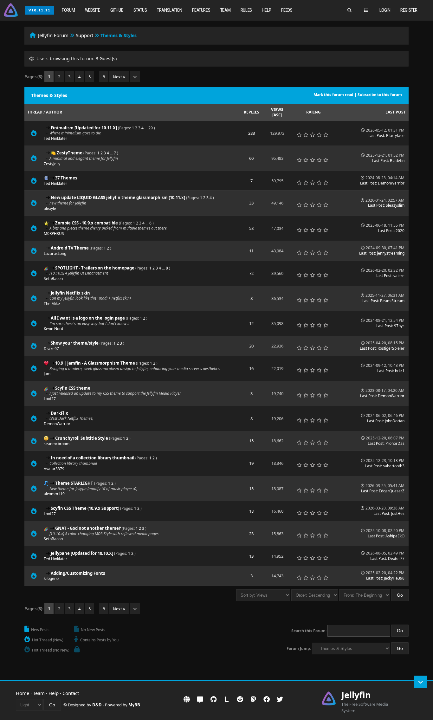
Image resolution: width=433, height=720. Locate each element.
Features (201, 10)
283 (251, 133)
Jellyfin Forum (53, 35)
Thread (34, 112)
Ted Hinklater (55, 138)
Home (22, 693)
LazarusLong (55, 253)
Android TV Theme (70, 248)
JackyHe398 (394, 578)
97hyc (399, 325)
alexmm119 (54, 493)
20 (251, 346)
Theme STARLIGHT (74, 483)
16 (251, 368)
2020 (400, 230)
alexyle (50, 208)
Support (84, 35)
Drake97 (51, 348)
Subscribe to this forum (380, 94)
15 (251, 441)
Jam (47, 373)
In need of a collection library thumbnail (92, 458)
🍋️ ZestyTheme (66, 153)
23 (251, 533)
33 (251, 203)
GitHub (117, 10)
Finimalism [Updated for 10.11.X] (84, 128)
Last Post (395, 112)
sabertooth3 (393, 466)
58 (251, 228)
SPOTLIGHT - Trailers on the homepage (94, 268)
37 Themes (66, 178)
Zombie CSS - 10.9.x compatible (86, 223)
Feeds (286, 10)
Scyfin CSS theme (72, 388)
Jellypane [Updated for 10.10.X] (82, 553)
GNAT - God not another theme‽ (88, 528)
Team (225, 10)
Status (140, 10)
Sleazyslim (395, 205)
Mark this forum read (333, 94)
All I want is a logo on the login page (88, 318)
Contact (70, 693)
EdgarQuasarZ (391, 491)
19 (251, 463)
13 (251, 556)
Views (277, 109)
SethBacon (53, 278)
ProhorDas (394, 443)
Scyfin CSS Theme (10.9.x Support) (85, 508)
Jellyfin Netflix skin (70, 293)
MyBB (134, 705)
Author (54, 112)
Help (266, 10)
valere (398, 275)
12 (251, 323)
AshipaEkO (394, 536)
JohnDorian (394, 421)
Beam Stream (392, 300)
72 (251, 273)
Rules (246, 10)
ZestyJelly (52, 163)
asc (277, 115)
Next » (119, 77)
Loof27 (50, 398)
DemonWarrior (391, 183)
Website (92, 10)
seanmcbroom (56, 443)
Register (408, 10)
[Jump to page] (135, 76)
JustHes (397, 513)
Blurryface (395, 135)
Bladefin (397, 160)
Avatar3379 (54, 468)
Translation (169, 10)
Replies (251, 112)
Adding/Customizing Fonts (78, 573)
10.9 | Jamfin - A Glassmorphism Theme (95, 363)
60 (251, 158)
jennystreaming (390, 253)
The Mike (52, 303)
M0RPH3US (54, 233)
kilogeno (51, 578)
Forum (68, 10)
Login (385, 10)
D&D (97, 705)
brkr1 (399, 370)
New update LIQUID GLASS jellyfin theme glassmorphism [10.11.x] (118, 197)
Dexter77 (396, 558)
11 (251, 251)
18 (251, 511)
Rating (313, 112)
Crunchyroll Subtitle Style (81, 438)
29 (150, 128)
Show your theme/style (75, 343)
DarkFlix (59, 413)
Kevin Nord (53, 328)
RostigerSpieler (391, 348)
